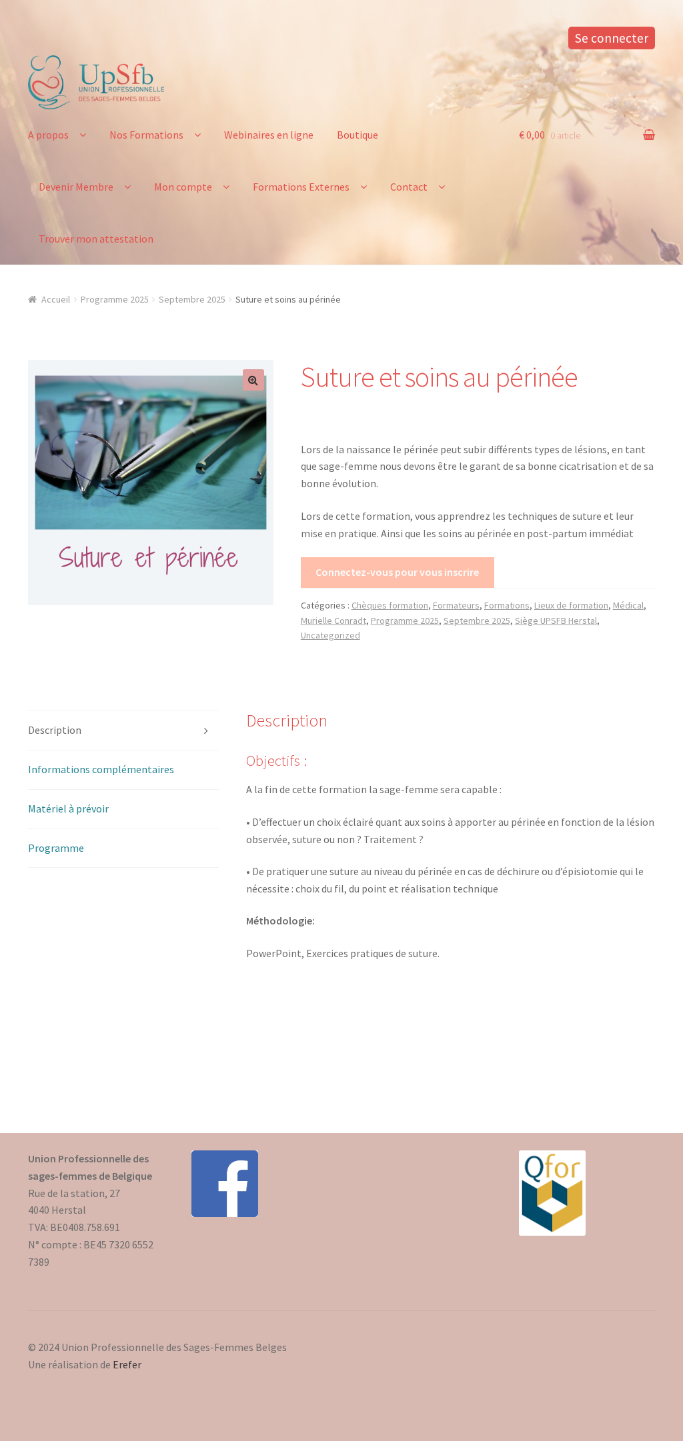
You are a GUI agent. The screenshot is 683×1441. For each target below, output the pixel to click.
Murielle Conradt (333, 621)
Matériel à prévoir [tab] (68, 808)
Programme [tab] (56, 847)
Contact (409, 186)
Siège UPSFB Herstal (556, 621)
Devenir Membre (76, 186)
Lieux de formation (571, 605)
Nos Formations (146, 134)
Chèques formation (390, 605)
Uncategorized (330, 635)
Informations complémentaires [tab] (101, 769)
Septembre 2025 (192, 299)
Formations (507, 605)
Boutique (357, 134)
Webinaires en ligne (268, 134)
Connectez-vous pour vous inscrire (397, 572)
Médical (628, 605)
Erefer (127, 1364)
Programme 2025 (115, 299)
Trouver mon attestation (96, 238)
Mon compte (183, 186)
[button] (253, 380)
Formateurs (456, 605)
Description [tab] (54, 729)
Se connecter (611, 38)
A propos (48, 134)
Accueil (55, 299)
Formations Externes (301, 186)
